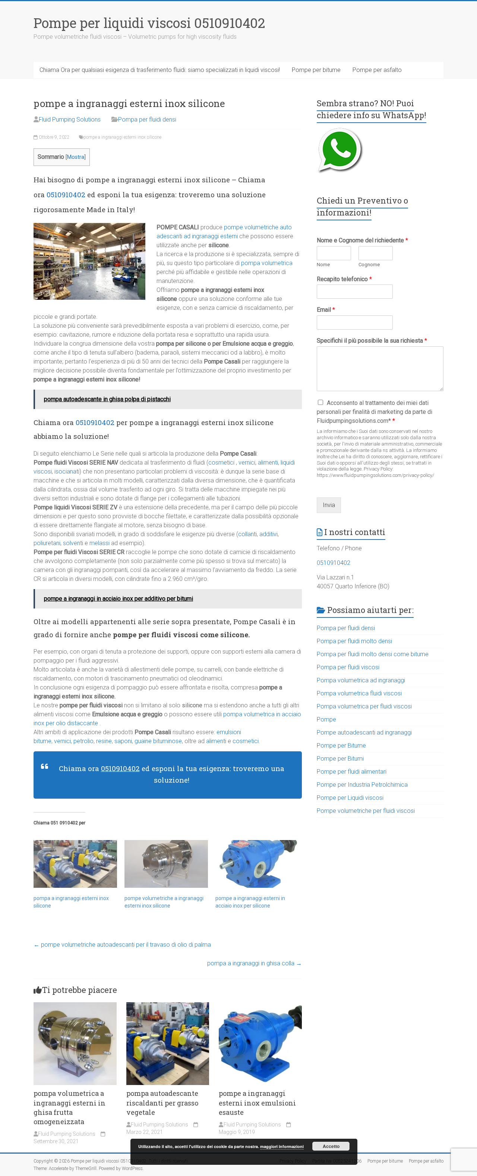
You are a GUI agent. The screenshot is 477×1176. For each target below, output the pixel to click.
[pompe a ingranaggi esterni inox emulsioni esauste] (260, 1005)
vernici (246, 462)
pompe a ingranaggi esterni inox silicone (122, 137)
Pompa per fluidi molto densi (354, 641)
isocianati (66, 471)
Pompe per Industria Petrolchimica (362, 784)
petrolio (83, 741)
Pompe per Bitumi (340, 758)
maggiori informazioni (282, 1146)
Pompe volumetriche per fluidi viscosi (366, 810)
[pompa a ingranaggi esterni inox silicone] (75, 864)
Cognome (369, 264)
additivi (268, 534)
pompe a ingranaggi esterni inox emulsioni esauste (257, 1102)
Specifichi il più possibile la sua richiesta (372, 340)
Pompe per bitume (316, 69)
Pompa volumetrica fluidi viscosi (359, 693)
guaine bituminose (157, 741)
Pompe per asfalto (377, 69)
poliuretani (47, 543)
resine (104, 741)
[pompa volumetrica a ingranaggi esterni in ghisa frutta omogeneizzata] (75, 1005)
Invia (329, 505)
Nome (323, 264)
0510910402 (66, 194)
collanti (247, 534)
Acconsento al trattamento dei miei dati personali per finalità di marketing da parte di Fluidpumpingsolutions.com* (374, 411)
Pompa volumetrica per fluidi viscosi (364, 706)
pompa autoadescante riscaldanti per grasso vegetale (162, 1102)
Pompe (326, 719)
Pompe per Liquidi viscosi (350, 797)
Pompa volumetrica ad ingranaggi (361, 680)
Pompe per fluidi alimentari (351, 771)
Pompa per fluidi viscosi (348, 667)
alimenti (268, 462)
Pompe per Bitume (341, 745)
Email (326, 309)
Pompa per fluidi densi (147, 119)
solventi (73, 543)
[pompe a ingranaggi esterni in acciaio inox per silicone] (257, 864)
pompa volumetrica (267, 263)
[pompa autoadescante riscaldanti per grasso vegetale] (167, 1005)
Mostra (75, 157)
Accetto (331, 1146)
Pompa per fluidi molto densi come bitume (373, 654)
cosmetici (221, 462)
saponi (123, 741)
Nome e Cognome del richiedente (362, 240)
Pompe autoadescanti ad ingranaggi (364, 732)
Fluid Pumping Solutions (70, 119)
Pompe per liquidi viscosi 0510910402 (149, 23)
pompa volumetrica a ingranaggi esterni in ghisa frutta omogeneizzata (69, 1107)
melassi (99, 543)
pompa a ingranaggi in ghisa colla (254, 963)
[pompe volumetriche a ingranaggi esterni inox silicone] (166, 864)
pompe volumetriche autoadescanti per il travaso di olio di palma (122, 944)
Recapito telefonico (344, 279)
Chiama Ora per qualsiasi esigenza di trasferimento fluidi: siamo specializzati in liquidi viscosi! (160, 69)
